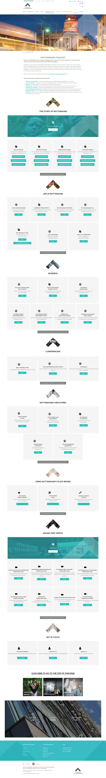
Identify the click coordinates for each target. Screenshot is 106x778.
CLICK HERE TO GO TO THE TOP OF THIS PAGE (53, 673)
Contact (81, 11)
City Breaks (45, 751)
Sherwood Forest (46, 755)
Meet (39, 1)
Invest (42, 1)
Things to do (45, 749)
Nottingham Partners (49, 1)
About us (25, 749)
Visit (36, 1)
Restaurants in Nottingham (48, 753)
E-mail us (81, 1)
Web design (43, 768)
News (42, 11)
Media (37, 11)
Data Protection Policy (38, 770)
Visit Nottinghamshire (49, 767)
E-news (58, 11)
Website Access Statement (28, 770)
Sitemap (50, 770)
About (24, 11)
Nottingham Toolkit (49, 11)
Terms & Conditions (27, 771)
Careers (76, 12)
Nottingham (45, 747)
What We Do (31, 11)
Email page (27, 763)
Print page (37, 764)
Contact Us (25, 755)
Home (24, 52)
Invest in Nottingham (67, 749)
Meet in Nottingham (67, 751)
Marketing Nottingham (28, 1)
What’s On (45, 756)
